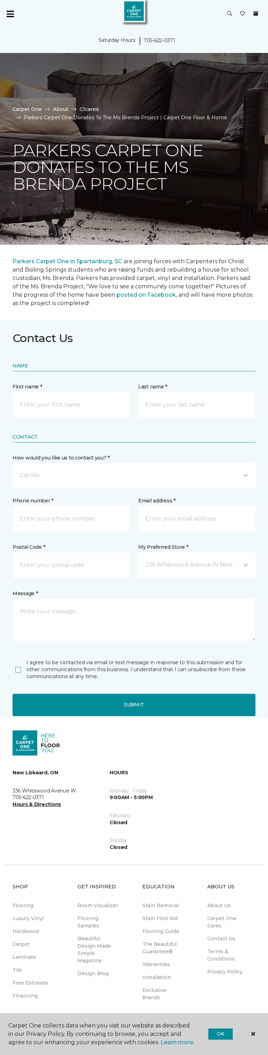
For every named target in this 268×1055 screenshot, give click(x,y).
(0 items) (255, 13)
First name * (27, 386)
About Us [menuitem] (219, 905)
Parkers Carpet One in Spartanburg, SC (67, 261)
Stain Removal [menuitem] (160, 905)
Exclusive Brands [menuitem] (154, 994)
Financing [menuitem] (25, 996)
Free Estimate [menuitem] (30, 983)
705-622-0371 (159, 40)
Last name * (152, 386)
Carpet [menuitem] (21, 944)
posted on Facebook (146, 294)
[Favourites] (242, 14)
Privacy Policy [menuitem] (225, 972)
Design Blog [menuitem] (93, 973)
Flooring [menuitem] (23, 905)
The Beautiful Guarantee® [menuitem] (159, 948)
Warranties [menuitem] (156, 964)
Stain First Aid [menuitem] (160, 918)
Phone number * (33, 500)
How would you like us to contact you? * (61, 457)
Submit (134, 704)
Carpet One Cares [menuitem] (222, 922)
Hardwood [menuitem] (26, 931)
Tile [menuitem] (17, 970)
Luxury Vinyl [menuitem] (28, 918)
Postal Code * (29, 547)
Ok (220, 1034)
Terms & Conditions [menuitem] (221, 955)
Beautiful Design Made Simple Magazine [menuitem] (94, 949)
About (60, 109)
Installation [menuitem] (156, 977)
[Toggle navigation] (10, 13)
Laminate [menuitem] (24, 957)
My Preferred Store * (163, 547)
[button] (229, 14)
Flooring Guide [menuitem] (160, 931)
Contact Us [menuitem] (221, 938)
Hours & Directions (37, 804)
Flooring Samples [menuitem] (88, 922)
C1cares (89, 109)
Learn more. (177, 1042)
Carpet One (27, 109)
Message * (25, 593)
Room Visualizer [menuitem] (97, 905)
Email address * (157, 500)
